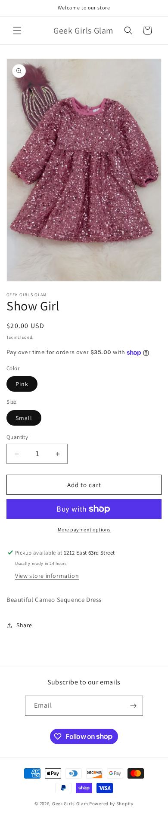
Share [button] (24, 625)
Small (24, 418)
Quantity (17, 437)
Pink (22, 384)
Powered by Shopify (111, 804)
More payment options (84, 529)
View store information (47, 576)
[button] (17, 30)
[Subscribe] (133, 706)
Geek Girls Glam (70, 804)
